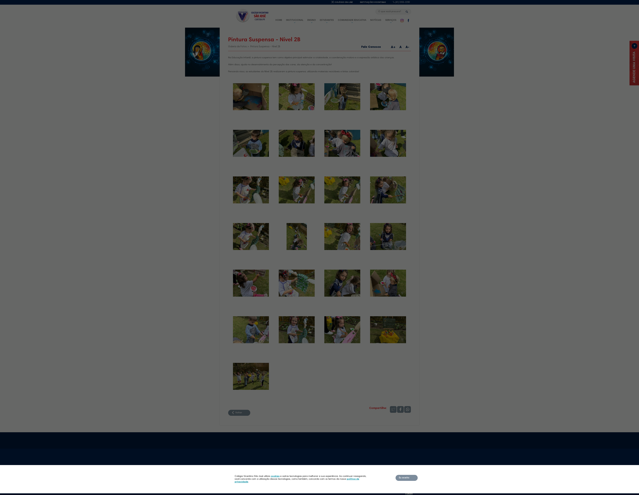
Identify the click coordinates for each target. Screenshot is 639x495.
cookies (275, 476)
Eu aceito (404, 478)
